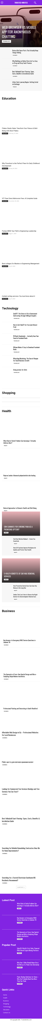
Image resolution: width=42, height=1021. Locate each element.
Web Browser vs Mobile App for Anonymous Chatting (19, 32)
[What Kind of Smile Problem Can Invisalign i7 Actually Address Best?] (21, 426)
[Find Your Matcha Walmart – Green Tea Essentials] (8, 540)
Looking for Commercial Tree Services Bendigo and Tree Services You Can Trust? (20, 790)
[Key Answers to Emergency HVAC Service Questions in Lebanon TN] (21, 626)
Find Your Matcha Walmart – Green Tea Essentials (24, 540)
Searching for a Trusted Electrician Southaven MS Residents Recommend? (19, 879)
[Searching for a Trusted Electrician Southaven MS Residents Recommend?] (21, 866)
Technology (6, 41)
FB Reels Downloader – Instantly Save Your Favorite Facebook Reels (26, 337)
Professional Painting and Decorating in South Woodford (20, 708)
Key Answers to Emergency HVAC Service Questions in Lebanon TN (19, 641)
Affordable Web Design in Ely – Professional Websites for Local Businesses (20, 733)
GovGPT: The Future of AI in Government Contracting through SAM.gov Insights (25, 314)
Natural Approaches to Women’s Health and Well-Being (20, 508)
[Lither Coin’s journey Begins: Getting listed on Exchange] (6, 84)
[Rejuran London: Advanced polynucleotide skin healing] (21, 461)
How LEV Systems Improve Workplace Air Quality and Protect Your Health (24, 549)
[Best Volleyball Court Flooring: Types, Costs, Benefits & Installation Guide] (6, 74)
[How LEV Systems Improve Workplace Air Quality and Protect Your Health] (8, 549)
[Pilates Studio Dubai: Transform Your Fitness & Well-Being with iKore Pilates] (21, 114)
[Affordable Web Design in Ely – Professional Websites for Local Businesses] (21, 721)
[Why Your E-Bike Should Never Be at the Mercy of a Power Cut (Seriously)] (8, 967)
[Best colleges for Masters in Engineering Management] (21, 249)
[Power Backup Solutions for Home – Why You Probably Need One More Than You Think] (8, 981)
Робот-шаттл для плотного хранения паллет (17, 762)
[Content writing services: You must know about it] (21, 282)
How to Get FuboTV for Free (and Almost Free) (25, 326)
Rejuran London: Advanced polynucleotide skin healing (19, 475)
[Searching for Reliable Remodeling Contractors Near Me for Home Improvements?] (21, 837)
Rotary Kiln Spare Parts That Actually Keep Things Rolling (25, 51)
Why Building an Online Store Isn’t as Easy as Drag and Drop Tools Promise (24, 62)
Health (5, 445)
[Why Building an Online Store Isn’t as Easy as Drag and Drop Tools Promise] (6, 63)
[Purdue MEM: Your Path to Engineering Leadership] (21, 216)
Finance (15, 86)
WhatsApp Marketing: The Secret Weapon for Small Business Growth (25, 359)
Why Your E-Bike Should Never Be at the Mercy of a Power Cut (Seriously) (28, 963)
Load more (20, 887)
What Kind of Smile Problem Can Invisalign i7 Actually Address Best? (19, 442)
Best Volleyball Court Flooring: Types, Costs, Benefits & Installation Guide (23, 72)
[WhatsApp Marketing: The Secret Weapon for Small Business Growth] (7, 361)
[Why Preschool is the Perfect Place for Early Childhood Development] (21, 149)
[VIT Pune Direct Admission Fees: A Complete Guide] (21, 184)
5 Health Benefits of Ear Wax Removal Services (19, 575)
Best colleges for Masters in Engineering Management (20, 264)
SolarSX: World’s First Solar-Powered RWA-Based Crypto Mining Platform (28, 949)
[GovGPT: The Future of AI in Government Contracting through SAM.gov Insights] (7, 316)
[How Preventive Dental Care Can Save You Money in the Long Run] (8, 587)
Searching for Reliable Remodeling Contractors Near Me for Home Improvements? (21, 849)
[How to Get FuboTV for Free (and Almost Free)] (7, 328)
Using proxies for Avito (20, 370)
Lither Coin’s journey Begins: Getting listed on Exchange (25, 83)
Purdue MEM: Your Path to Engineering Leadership (19, 231)
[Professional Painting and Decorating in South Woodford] (21, 695)
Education (5, 133)
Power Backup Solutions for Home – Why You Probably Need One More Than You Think (28, 979)
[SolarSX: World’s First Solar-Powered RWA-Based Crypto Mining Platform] (8, 952)
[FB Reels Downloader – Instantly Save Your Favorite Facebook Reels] (7, 339)
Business (15, 55)
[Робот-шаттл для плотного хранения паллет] (21, 751)
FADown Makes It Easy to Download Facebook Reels (26, 348)
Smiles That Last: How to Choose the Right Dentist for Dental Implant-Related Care (25, 595)
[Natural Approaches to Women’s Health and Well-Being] (21, 494)
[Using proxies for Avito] (7, 372)
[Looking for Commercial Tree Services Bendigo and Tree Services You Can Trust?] (21, 778)
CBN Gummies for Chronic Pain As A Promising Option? (18, 528)
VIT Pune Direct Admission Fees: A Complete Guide (19, 198)
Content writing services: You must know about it (18, 296)
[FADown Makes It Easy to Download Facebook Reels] (7, 350)
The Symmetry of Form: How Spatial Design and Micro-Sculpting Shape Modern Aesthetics (19, 675)
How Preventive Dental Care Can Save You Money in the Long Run (25, 587)
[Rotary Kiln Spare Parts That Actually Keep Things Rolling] (6, 53)
